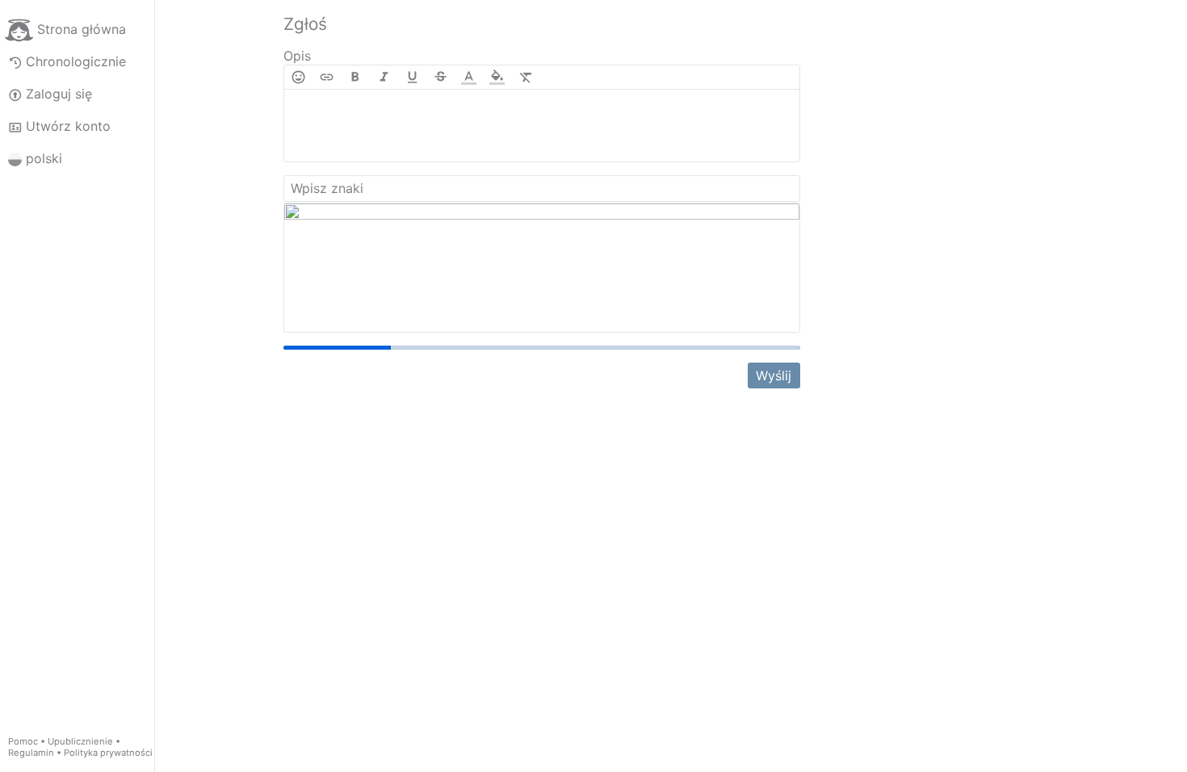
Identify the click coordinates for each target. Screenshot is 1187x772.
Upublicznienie (80, 741)
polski (44, 158)
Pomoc (23, 741)
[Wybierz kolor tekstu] (469, 77)
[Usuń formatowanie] (526, 77)
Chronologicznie (76, 61)
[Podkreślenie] (412, 77)
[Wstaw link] (326, 77)
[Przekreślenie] (440, 77)
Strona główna (81, 29)
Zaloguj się (59, 94)
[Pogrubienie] (355, 77)
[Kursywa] (384, 77)
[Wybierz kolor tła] (497, 77)
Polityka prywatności (108, 752)
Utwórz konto (68, 126)
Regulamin (31, 752)
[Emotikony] (298, 77)
